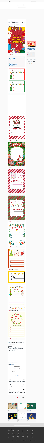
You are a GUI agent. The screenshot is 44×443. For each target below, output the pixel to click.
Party (13, 436)
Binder (27, 431)
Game (27, 430)
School (18, 437)
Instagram (31, 63)
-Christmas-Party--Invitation (12, 58)
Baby (12, 431)
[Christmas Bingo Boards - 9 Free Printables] (12, 412)
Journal (22, 434)
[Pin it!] (10, 54)
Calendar (9, 430)
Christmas (10, 364)
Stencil (27, 437)
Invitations (13, 364)
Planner (23, 436)
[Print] (16, 366)
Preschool (32, 436)
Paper (8, 436)
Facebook (28, 63)
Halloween (13, 434)
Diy (12, 433)
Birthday (32, 431)
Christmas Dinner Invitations (12, 66)
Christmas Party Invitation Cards (12, 59)
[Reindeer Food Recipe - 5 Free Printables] (31, 412)
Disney (8, 433)
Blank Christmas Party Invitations (12, 65)
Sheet (22, 437)
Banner (18, 431)
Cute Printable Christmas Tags (30, 47)
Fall (22, 433)
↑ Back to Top (34, 440)
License (25, 440)
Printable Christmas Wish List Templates (31, 49)
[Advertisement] (22, 14)
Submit (18, 375)
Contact (23, 440)
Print (8, 437)
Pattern (13, 430)
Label (32, 434)
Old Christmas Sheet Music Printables (31, 48)
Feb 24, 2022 (24, 384)
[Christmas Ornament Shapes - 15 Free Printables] (22, 412)
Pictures (18, 436)
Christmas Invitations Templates (12, 63)
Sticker (32, 437)
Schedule (13, 437)
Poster (27, 436)
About (21, 440)
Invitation (18, 434)
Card (22, 430)
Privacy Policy (28, 440)
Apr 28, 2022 (24, 379)
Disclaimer (31, 440)
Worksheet (18, 430)
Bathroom (23, 431)
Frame (32, 433)
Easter (18, 433)
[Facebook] (14, 366)
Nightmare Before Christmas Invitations (13, 64)
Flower (27, 433)
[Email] (15, 366)
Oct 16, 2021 (24, 389)
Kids (27, 434)
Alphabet (32, 430)
